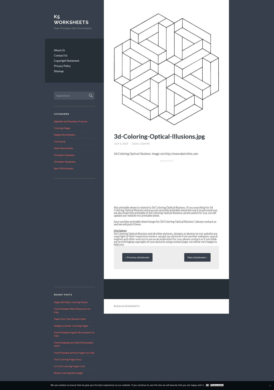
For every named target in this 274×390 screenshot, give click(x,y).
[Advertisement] (74, 232)
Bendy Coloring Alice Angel (68, 372)
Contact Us (60, 55)
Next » (197, 257)
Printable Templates (64, 161)
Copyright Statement (66, 60)
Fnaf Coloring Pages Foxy (68, 359)
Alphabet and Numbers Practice (70, 121)
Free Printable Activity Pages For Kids (74, 352)
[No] (270, 385)
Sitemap (59, 71)
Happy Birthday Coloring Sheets (71, 302)
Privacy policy (217, 385)
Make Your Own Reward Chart (70, 318)
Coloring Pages (62, 128)
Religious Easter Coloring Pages (71, 325)
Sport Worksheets (63, 168)
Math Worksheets (63, 148)
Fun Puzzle (59, 141)
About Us (59, 50)
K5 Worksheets (71, 19)
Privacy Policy (62, 66)
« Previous (137, 257)
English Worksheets (64, 134)
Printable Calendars (64, 155)
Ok (207, 385)
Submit (90, 95)
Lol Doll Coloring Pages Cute (69, 366)
